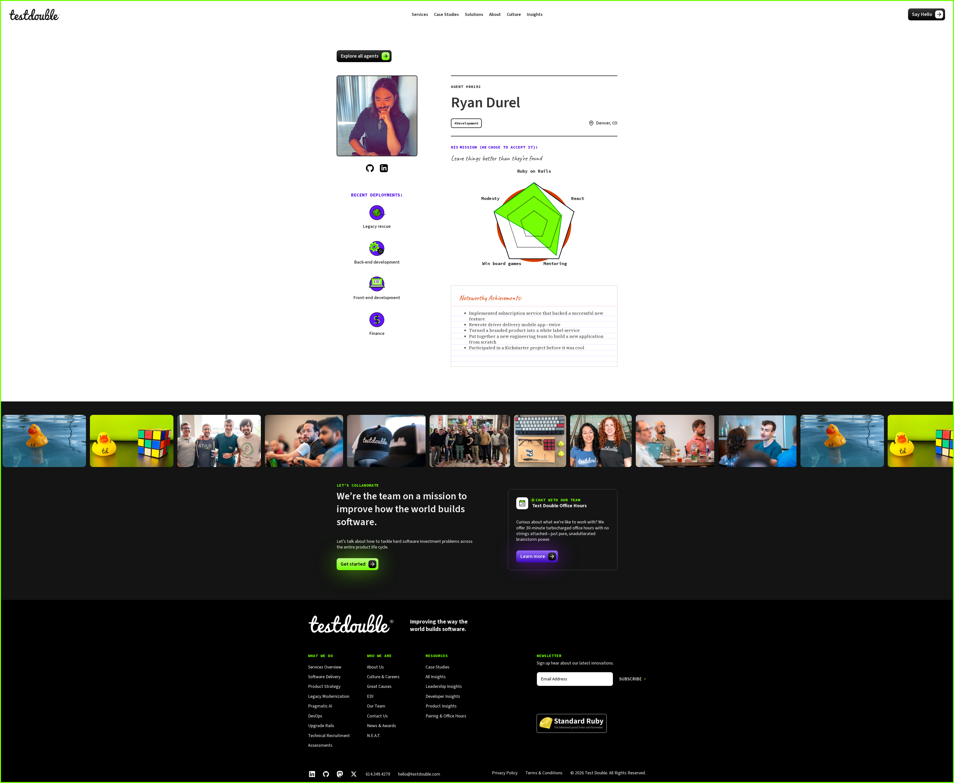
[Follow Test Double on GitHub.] (326, 774)
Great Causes (379, 686)
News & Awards (381, 726)
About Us (375, 667)
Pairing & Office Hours (446, 716)
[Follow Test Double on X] (354, 774)
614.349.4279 (378, 774)
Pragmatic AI (320, 706)
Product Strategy (324, 686)
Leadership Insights (444, 686)
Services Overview (324, 667)
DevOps (315, 716)
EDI (370, 696)
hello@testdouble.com (419, 774)
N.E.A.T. (373, 736)
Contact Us (377, 716)
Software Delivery (324, 677)
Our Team (376, 706)
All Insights (436, 677)
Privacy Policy (504, 773)
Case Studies (446, 14)
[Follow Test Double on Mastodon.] (340, 774)
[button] (420, 14)
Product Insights (441, 706)
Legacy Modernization (328, 696)
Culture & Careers (383, 677)
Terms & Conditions (543, 773)
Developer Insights (443, 696)
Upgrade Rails (321, 726)
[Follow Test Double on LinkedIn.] (312, 774)
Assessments (320, 745)
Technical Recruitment (329, 736)
